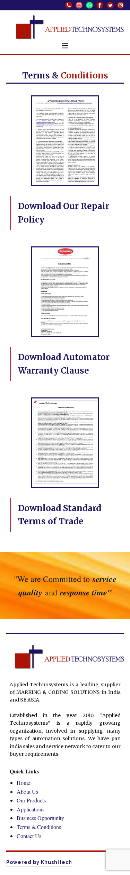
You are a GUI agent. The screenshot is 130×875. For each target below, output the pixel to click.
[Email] (79, 5)
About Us (27, 791)
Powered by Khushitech (39, 862)
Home (23, 782)
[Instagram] (120, 5)
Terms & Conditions (39, 826)
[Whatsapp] (89, 5)
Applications (30, 809)
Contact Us (29, 835)
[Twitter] (110, 5)
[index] (69, 657)
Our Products (31, 800)
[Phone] (68, 5)
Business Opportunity (40, 817)
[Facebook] (99, 5)
